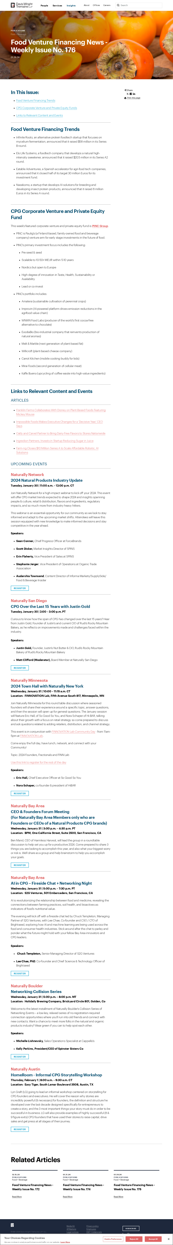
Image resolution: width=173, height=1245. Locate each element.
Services (57, 5)
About (87, 5)
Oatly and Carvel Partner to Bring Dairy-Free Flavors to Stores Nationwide (60, 433)
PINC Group (100, 226)
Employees (91, 1229)
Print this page (133, 98)
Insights (71, 5)
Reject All (134, 1239)
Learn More (65, 1242)
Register (20, 588)
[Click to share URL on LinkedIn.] (134, 94)
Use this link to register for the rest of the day (38, 762)
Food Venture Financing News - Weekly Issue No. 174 (83, 1187)
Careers (107, 5)
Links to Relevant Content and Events (39, 115)
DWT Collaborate (94, 1232)
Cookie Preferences (113, 1239)
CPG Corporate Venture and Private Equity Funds (46, 108)
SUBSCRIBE (131, 1228)
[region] (86, 1239)
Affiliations (71, 1229)
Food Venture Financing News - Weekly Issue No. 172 (32, 1187)
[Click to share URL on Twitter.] (128, 94)
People (44, 5)
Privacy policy (92, 1226)
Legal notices (73, 1232)
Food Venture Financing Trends (35, 100)
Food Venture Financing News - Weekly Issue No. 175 (134, 1187)
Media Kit (71, 1226)
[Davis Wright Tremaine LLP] (22, 5)
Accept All (153, 1239)
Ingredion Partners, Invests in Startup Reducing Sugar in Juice (54, 440)
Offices (96, 5)
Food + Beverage (18, 34)
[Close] (169, 1239)
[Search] (118, 5)
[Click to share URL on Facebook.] (131, 94)
